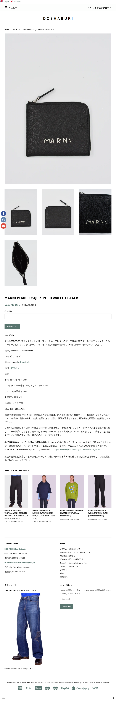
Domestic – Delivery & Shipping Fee (73, 563)
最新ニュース (10, 585)
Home (7, 30)
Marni (15, 30)
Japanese (17, 2)
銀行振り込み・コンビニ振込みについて (76, 553)
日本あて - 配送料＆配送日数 (72, 559)
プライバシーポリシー (69, 567)
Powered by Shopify (103, 683)
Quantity (8, 311)
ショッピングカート (101, 7)
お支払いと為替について (70, 549)
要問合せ (15, 368)
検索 (62, 573)
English (6, 2)
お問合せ (64, 570)
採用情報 (64, 577)
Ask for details (24, 362)
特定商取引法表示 (67, 556)
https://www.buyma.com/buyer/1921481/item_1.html (77, 450)
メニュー (12, 8)
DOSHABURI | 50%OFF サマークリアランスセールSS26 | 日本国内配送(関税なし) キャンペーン (57, 683)
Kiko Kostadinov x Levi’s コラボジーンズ (21, 590)
